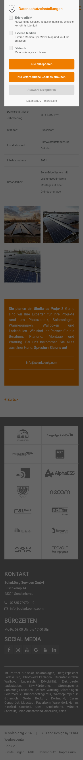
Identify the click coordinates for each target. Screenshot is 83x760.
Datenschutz (33, 100)
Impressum (50, 100)
